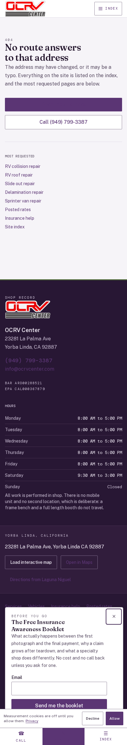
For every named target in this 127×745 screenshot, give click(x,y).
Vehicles (36, 606)
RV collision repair (22, 166)
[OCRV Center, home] (25, 9)
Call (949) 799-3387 (63, 122)
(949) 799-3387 (28, 360)
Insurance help (19, 218)
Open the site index (63, 104)
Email (16, 677)
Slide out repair (20, 183)
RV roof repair (19, 175)
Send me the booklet (59, 706)
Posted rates (18, 209)
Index (111, 8)
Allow (114, 718)
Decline (92, 718)
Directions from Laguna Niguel (40, 579)
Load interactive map (31, 562)
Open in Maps (79, 562)
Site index (15, 226)
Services (13, 606)
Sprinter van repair (23, 200)
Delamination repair (24, 192)
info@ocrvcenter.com (29, 369)
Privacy (32, 721)
